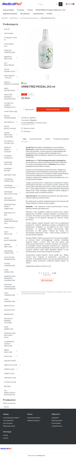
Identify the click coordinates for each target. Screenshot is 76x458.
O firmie (5, 435)
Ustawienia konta (57, 426)
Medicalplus (4, 18)
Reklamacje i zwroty (9, 426)
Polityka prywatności (33, 417)
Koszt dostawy (7, 423)
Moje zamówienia (57, 420)
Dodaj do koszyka (52, 109)
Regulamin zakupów (33, 420)
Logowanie (55, 417)
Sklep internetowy (36, 455)
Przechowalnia (56, 423)
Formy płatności (8, 420)
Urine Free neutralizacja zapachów (29, 18)
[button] (60, 4)
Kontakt (5, 438)
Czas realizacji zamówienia (11, 417)
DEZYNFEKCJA (14, 18)
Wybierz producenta (9, 403)
